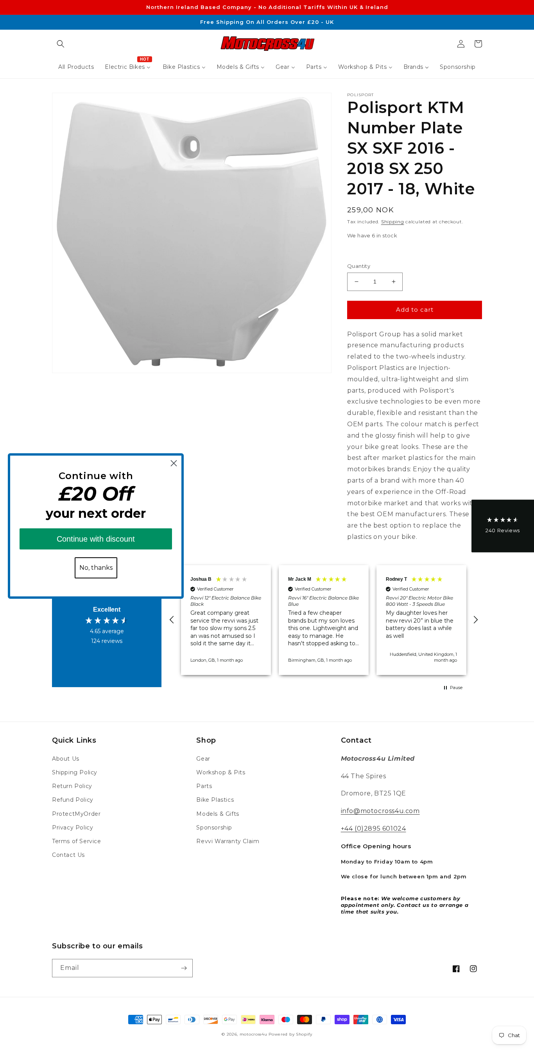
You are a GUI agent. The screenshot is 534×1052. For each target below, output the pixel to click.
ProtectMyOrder (76, 813)
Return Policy (72, 786)
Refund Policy (72, 799)
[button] (60, 43)
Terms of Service (76, 841)
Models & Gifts (217, 813)
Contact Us (68, 854)
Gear (203, 758)
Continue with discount (96, 539)
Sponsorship (214, 827)
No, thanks (96, 567)
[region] (323, 620)
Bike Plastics (215, 799)
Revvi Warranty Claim (227, 841)
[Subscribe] (183, 968)
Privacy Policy (72, 827)
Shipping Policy (74, 772)
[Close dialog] (174, 463)
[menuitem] (76, 67)
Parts (204, 786)
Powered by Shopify (290, 1034)
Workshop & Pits (220, 772)
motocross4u (253, 1034)
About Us (65, 758)
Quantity (358, 266)
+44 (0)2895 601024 (373, 828)
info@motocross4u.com (380, 811)
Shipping (392, 221)
